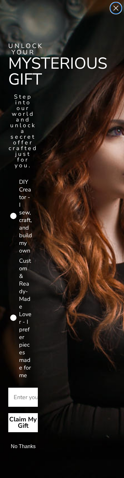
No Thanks (23, 446)
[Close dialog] (115, 8)
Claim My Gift (23, 422)
